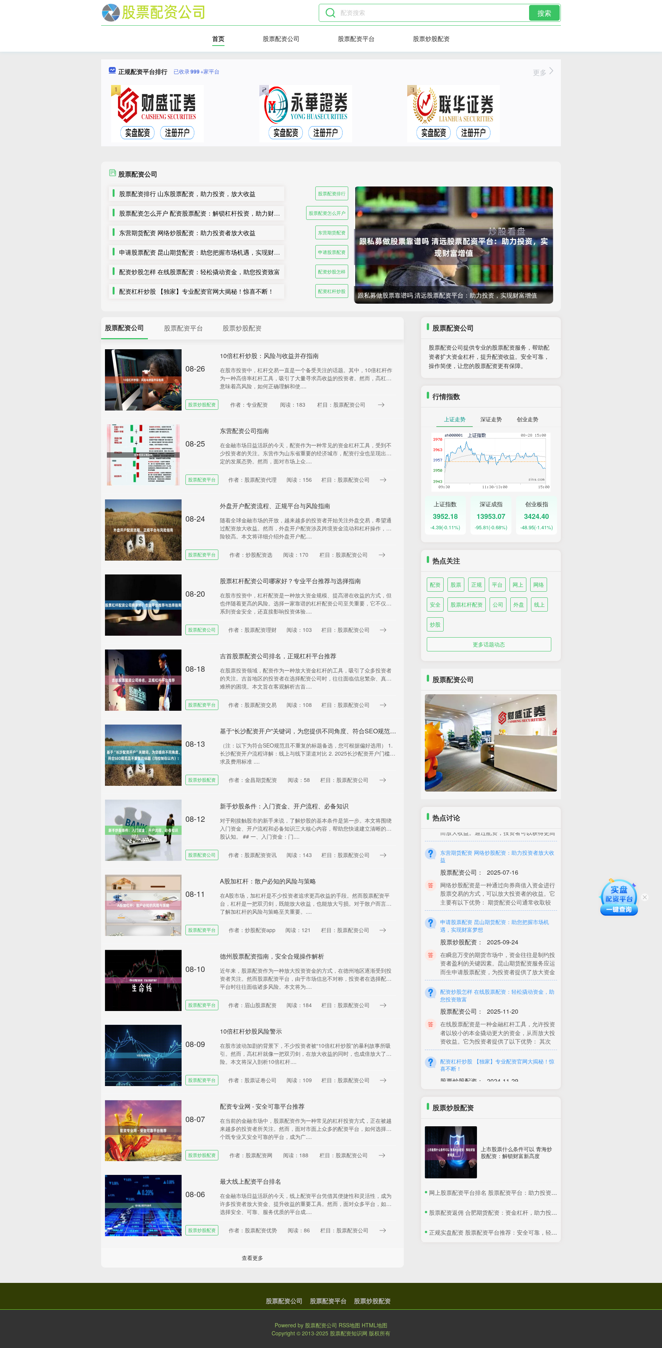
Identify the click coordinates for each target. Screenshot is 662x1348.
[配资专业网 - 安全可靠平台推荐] (143, 1130)
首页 (218, 38)
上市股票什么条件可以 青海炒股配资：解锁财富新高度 (516, 1152)
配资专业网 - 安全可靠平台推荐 (262, 1106)
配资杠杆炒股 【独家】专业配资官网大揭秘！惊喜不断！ (196, 291)
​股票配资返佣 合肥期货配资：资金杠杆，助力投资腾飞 (499, 1212)
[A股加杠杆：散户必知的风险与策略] (143, 904)
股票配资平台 (356, 38)
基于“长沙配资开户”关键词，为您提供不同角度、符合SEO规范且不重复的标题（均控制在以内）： (354, 730)
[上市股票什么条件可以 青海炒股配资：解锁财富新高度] (451, 1152)
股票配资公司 (281, 38)
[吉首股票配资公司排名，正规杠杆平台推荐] (143, 679)
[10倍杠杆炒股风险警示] (143, 1054)
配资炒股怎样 (332, 271)
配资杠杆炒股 (332, 291)
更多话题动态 (489, 644)
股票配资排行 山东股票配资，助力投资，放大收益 (187, 193)
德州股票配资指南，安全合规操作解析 (272, 956)
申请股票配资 (332, 252)
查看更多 (252, 1257)
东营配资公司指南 (244, 430)
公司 (498, 604)
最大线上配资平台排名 (250, 1181)
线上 (539, 604)
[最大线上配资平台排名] (143, 1205)
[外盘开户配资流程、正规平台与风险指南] (143, 529)
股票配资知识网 (348, 1333)
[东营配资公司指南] (143, 454)
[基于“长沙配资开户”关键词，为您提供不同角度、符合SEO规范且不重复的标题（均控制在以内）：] (143, 754)
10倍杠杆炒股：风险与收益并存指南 (269, 355)
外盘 (518, 604)
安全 (435, 604)
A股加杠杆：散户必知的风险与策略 (268, 881)
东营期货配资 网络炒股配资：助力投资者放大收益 (187, 232)
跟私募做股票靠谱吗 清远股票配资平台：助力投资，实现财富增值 (447, 295)
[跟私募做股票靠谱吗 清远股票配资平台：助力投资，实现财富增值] (453, 247)
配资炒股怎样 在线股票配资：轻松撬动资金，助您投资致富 (199, 271)
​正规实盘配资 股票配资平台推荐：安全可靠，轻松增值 (499, 1232)
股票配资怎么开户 (327, 212)
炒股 (435, 624)
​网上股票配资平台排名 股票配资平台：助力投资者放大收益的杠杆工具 (519, 1192)
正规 (476, 584)
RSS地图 (349, 1325)
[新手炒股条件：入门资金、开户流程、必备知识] (143, 829)
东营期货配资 (332, 232)
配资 (435, 584)
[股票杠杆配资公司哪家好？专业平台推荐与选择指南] (143, 604)
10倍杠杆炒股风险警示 (251, 1031)
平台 (497, 584)
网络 (538, 584)
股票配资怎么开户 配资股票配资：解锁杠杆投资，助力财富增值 (205, 213)
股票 (456, 584)
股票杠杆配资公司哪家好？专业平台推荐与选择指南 (290, 580)
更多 (541, 72)
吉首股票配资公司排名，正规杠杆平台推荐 (278, 655)
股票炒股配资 (431, 38)
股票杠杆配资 (467, 604)
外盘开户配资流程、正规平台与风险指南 (275, 505)
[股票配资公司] (153, 12)
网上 (518, 584)
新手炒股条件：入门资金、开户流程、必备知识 (284, 806)
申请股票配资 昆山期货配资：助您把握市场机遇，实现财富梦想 (205, 252)
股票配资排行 (332, 193)
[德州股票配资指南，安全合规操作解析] (143, 979)
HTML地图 (374, 1325)
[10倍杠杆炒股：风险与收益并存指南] (143, 379)
